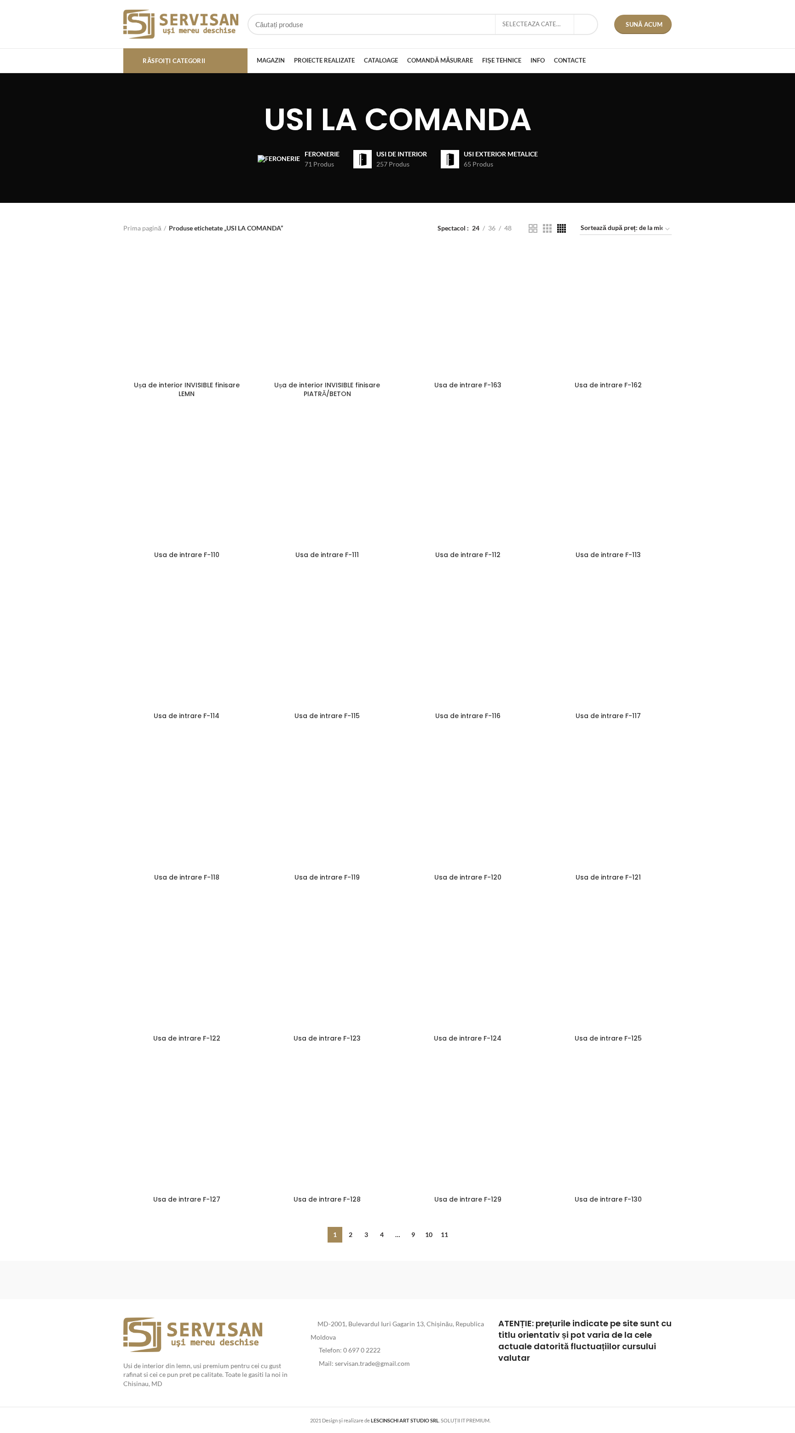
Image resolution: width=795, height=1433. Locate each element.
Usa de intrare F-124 (467, 1038)
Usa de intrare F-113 (608, 554)
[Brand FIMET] (397, 1280)
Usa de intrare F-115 (327, 715)
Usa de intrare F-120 (467, 877)
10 (428, 1234)
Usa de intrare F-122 (186, 1038)
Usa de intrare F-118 (186, 877)
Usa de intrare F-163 (467, 385)
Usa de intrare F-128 (327, 1199)
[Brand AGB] (632, 1280)
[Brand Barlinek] (319, 1280)
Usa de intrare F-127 (186, 1199)
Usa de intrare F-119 (327, 877)
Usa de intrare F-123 (327, 1038)
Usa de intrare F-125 (608, 1038)
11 (444, 1234)
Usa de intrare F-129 (467, 1199)
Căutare (585, 24)
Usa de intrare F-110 (186, 554)
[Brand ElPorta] (241, 1280)
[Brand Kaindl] (554, 1280)
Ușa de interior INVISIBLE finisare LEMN (187, 389)
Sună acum (644, 24)
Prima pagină (142, 228)
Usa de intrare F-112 (468, 554)
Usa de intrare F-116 (468, 715)
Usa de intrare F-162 (608, 385)
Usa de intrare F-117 (608, 715)
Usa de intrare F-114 (186, 715)
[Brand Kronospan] (476, 1280)
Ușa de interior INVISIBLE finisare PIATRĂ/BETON (327, 389)
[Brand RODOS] (162, 1280)
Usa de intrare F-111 (327, 554)
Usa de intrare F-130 (608, 1199)
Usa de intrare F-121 (608, 877)
